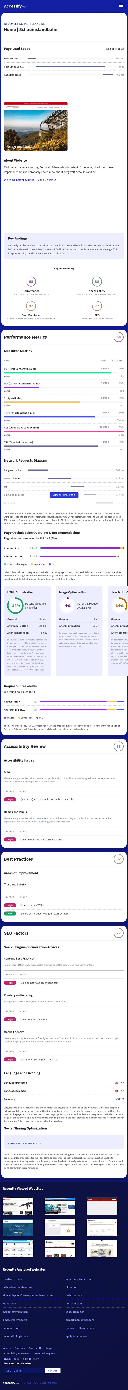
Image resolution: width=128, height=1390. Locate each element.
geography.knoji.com (78, 1279)
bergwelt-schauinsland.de (24, 24)
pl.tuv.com (72, 1287)
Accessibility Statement (17, 1353)
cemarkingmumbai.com (80, 1319)
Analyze (53, 1370)
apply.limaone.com (77, 1336)
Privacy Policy (11, 1358)
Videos (6, 1348)
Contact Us (35, 1348)
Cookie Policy (31, 1358)
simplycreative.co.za (15, 1319)
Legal (49, 1348)
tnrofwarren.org (12, 1279)
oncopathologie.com (15, 1336)
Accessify (16, 6)
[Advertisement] (64, 91)
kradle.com (9, 1303)
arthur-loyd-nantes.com (17, 1287)
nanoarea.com (11, 1328)
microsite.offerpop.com (80, 1328)
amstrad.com (74, 1303)
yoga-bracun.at (75, 1311)
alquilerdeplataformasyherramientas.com (28, 1295)
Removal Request (45, 1353)
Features (19, 1348)
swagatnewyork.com (15, 1311)
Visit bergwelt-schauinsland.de (28, 180)
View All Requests (64, 495)
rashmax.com (74, 1295)
